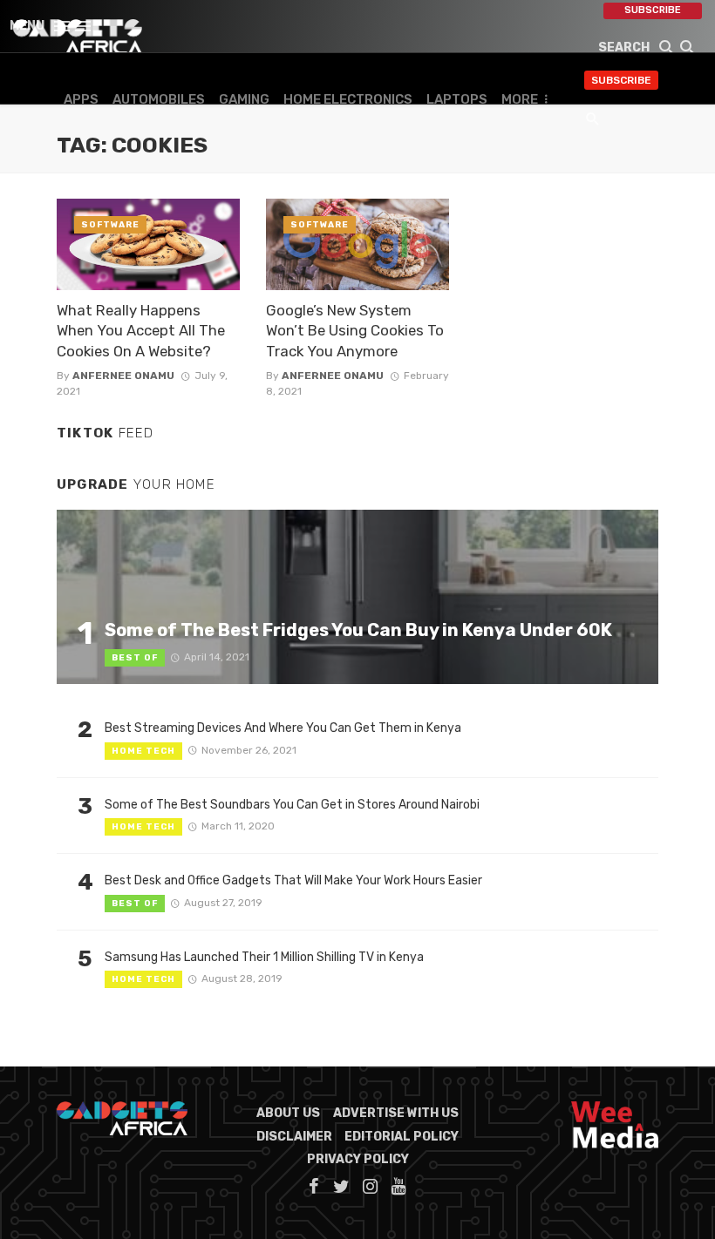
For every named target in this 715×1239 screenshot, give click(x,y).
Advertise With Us (396, 1113)
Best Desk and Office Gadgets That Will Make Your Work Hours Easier (293, 880)
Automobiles (158, 99)
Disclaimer (294, 1136)
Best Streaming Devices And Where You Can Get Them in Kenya (283, 728)
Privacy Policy (358, 1159)
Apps (81, 99)
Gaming (244, 99)
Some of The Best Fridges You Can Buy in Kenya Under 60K (358, 630)
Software (110, 225)
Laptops (456, 99)
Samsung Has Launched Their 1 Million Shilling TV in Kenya (264, 957)
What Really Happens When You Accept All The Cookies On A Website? (141, 330)
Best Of (135, 658)
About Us (288, 1113)
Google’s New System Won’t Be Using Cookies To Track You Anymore (355, 330)
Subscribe (652, 10)
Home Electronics (347, 99)
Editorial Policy (401, 1136)
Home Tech (143, 751)
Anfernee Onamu (123, 375)
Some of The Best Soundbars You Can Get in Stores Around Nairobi (292, 804)
